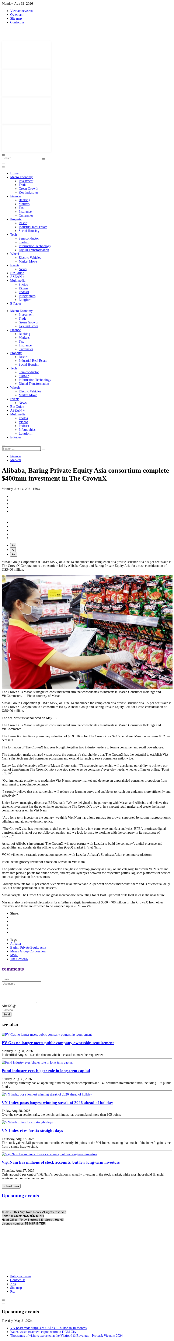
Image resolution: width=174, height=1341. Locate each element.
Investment (26, 181)
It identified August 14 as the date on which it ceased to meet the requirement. (53, 1055)
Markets (24, 204)
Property (16, 219)
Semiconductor (29, 238)
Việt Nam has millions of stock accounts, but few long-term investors (61, 1162)
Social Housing (29, 231)
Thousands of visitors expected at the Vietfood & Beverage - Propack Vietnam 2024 (66, 1335)
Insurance (25, 211)
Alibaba (15, 943)
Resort (23, 223)
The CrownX (19, 959)
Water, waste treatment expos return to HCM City (43, 1332)
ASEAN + (17, 277)
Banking (24, 200)
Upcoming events (20, 1195)
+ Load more (11, 1186)
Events (14, 265)
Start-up (24, 242)
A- (13, 545)
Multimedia (17, 280)
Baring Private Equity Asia (28, 947)
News (23, 269)
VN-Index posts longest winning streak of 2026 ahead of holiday (57, 1102)
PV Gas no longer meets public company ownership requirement (58, 1043)
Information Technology (35, 246)
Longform (25, 300)
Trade (22, 185)
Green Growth (28, 188)
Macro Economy (21, 177)
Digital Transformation (34, 250)
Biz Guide (17, 273)
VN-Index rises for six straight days (32, 1130)
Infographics (27, 296)
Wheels (15, 254)
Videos (23, 288)
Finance (15, 196)
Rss (12, 1291)
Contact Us (17, 1280)
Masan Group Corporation (28, 951)
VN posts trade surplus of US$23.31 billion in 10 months (48, 1328)
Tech (13, 234)
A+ (13, 554)
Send (6, 1014)
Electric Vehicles (30, 257)
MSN (14, 955)
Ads (13, 1284)
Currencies (26, 215)
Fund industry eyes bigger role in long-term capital (46, 1070)
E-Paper (15, 303)
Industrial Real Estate (33, 227)
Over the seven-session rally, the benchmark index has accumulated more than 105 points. (62, 1114)
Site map (16, 18)
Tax (21, 208)
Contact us (17, 22)
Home (14, 173)
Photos (23, 284)
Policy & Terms (20, 1276)
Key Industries (28, 192)
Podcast (24, 292)
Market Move (28, 261)
